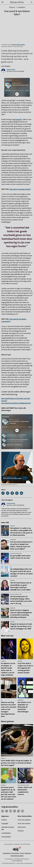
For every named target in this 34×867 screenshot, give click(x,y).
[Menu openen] (2, 2)
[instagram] (14, 811)
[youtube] (6, 811)
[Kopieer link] (3, 493)
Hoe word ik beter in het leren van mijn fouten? (15, 399)
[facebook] (10, 811)
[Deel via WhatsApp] (7, 493)
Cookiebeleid (7, 853)
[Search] (31, 2)
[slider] (16, 90)
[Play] (17, 94)
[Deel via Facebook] (12, 493)
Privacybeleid (15, 853)
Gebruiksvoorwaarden (17, 855)
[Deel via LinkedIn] (21, 493)
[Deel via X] (16, 493)
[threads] (22, 811)
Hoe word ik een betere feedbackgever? (16, 403)
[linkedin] (2, 811)
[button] (25, 853)
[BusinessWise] (17, 2)
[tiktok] (18, 811)
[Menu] (27, 80)
